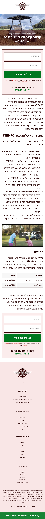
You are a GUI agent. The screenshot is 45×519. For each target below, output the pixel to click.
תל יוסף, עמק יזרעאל (22, 402)
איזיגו (22, 451)
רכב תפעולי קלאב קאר (17, 34)
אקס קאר (22, 457)
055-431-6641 (22, 396)
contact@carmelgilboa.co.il (22, 399)
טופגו (22, 420)
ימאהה (23, 442)
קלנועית (22, 429)
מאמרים (22, 477)
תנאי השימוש (16, 80)
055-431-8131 (22, 90)
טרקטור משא (22, 423)
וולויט (22, 454)
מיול (22, 448)
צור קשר (22, 474)
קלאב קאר (22, 417)
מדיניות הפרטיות (22, 482)
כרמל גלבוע (31, 34)
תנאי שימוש (22, 479)
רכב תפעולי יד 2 (22, 426)
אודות (22, 472)
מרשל (22, 445)
